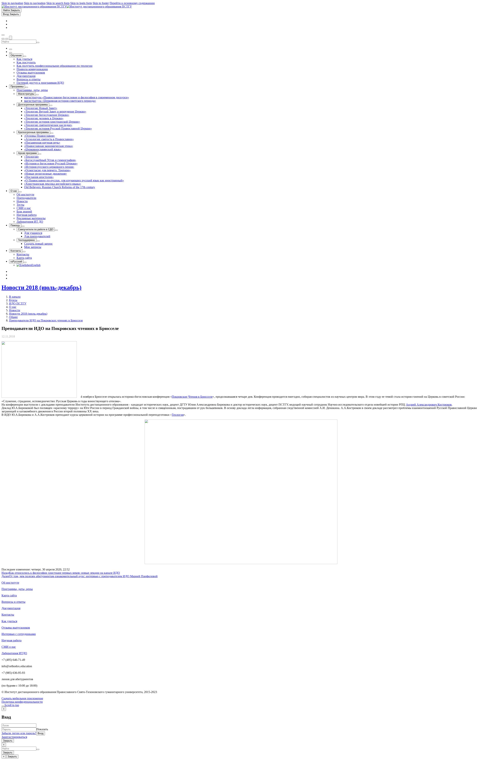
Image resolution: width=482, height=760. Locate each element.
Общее (13, 317)
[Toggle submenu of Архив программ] (39, 154)
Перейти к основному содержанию (132, 3)
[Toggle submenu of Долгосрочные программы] (50, 105)
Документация (11, 608)
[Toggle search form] (10, 38)
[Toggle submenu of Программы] (26, 87)
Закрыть (7, 740)
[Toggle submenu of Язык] (25, 262)
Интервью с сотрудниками (19, 634)
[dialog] (241, 725)
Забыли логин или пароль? (19, 733)
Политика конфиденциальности (22, 701)
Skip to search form (57, 3)
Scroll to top (12, 705)
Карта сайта (9, 595)
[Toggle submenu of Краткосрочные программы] (51, 133)
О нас (12, 306)
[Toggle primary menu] (3, 35)
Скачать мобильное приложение (22, 698)
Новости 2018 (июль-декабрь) (42, 287)
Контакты (8, 614)
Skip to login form (81, 3)
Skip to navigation (12, 3)
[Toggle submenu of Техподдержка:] (38, 240)
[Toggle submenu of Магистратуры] (37, 94)
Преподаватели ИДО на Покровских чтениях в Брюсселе (46, 320)
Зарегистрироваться (14, 737)
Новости (14, 310)
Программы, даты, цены (17, 589)
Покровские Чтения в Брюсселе (192, 396)
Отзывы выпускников (16, 627)
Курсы (13, 300)
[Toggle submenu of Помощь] (22, 226)
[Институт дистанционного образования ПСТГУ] (67, 6)
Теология (178, 414)
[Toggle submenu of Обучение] (24, 56)
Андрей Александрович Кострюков (429, 404)
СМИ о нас (9, 646)
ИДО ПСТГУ (17, 303)
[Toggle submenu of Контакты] (24, 251)
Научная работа (11, 640)
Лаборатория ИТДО (14, 653)
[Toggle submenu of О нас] (20, 191)
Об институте (10, 582)
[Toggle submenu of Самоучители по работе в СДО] (56, 230)
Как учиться (9, 621)
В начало (15, 296)
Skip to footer (101, 3)
